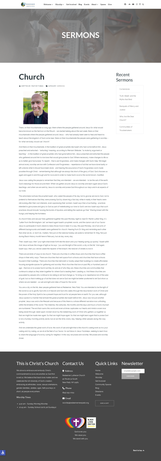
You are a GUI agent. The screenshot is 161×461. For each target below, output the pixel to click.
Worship (98, 377)
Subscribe (130, 376)
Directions (99, 391)
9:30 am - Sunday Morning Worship (33, 404)
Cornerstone (124, 89)
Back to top (137, 450)
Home (97, 370)
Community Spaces (103, 384)
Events (98, 395)
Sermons (61, 86)
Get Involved (100, 381)
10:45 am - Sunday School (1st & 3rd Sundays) (37, 407)
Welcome (99, 374)
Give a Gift (104, 403)
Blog (97, 388)
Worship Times (23, 397)
